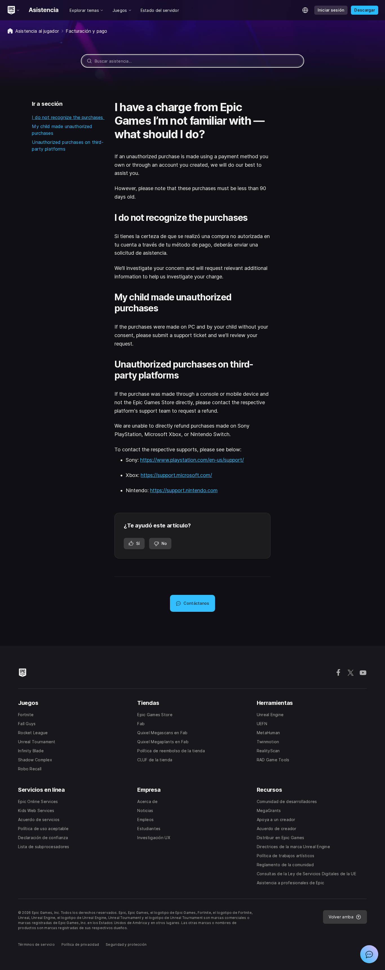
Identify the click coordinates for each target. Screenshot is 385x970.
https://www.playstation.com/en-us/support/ (192, 460)
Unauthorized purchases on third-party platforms (67, 145)
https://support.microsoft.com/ (176, 475)
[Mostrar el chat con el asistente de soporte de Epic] (369, 954)
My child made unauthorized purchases (62, 130)
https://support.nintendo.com (184, 490)
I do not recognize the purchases (68, 117)
